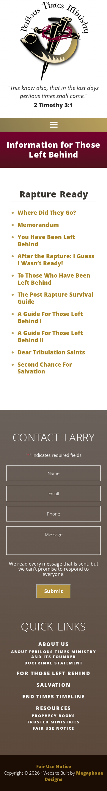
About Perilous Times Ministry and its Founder (53, 654)
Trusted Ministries (53, 722)
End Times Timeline (53, 696)
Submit (53, 591)
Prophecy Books (53, 715)
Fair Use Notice (53, 728)
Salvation (54, 684)
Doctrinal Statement (53, 663)
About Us (53, 644)
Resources (53, 708)
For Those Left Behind (53, 673)
